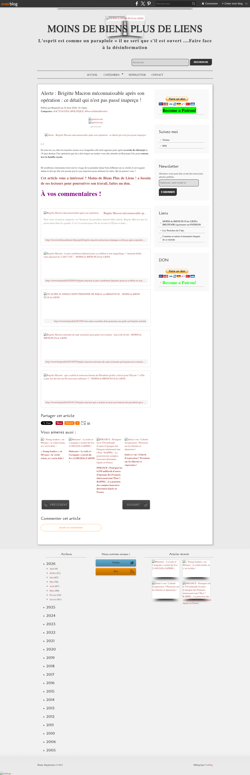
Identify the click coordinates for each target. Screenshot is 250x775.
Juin (52, 577)
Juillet (53, 573)
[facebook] (137, 3)
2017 (50, 674)
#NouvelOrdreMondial (96, 111)
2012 (50, 716)
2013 (50, 708)
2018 (50, 666)
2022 (50, 632)
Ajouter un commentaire (71, 527)
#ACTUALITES (61, 111)
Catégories (110, 75)
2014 (50, 699)
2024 (50, 615)
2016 (50, 683)
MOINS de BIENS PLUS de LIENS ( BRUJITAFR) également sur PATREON (182, 223)
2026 (50, 563)
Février (53, 595)
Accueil (92, 74)
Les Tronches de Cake (173, 230)
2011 (50, 725)
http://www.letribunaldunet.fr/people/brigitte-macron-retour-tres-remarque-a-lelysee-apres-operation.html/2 (96, 240)
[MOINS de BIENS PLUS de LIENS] (125, 18)
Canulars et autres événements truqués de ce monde (181, 238)
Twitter (166, 140)
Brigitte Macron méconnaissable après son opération (126, 213)
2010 (50, 733)
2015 (50, 691)
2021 (50, 641)
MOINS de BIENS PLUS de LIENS (125, 28)
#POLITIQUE (77, 111)
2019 (50, 657)
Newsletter (137, 74)
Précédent (59, 504)
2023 (50, 624)
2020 (51, 649)
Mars (52, 590)
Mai (52, 581)
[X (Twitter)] (143, 3)
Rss (116, 571)
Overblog (209, 764)
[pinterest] (149, 3)
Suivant (133, 504)
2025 (50, 607)
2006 (51, 742)
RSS (165, 145)
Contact (157, 74)
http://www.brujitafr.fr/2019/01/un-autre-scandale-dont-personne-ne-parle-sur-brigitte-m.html (100, 321)
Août (52, 568)
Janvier (53, 599)
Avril (52, 586)
